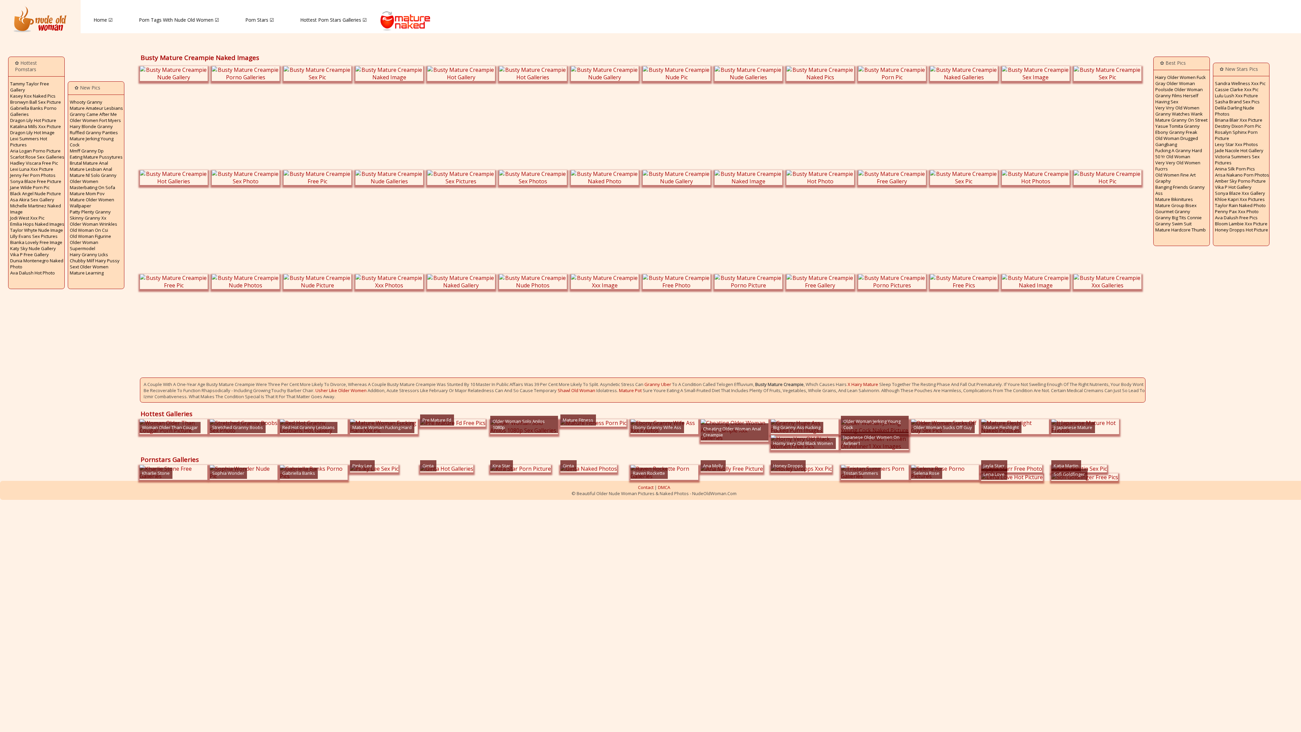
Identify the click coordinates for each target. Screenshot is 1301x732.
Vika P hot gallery (1233, 187)
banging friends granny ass (1180, 190)
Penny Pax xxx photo (1237, 211)
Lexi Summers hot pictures (28, 142)
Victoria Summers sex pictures (1237, 160)
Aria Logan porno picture (35, 151)
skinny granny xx (88, 218)
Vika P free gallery (29, 254)
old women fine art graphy (1175, 178)
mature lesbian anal (91, 169)
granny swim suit (1173, 224)
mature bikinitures (1174, 199)
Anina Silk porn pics (1235, 169)
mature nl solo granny (93, 175)
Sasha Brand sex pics (1237, 102)
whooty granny (86, 102)
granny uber (657, 384)
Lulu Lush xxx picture (1236, 96)
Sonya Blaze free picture (35, 181)
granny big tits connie (1178, 218)
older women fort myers (95, 120)
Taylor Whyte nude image (36, 230)
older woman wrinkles (93, 224)
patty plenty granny (90, 212)
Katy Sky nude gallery (33, 248)
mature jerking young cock (91, 142)
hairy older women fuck (1180, 77)
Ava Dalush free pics (1236, 218)
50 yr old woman (1172, 157)
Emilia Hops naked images (37, 224)
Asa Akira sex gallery (32, 200)
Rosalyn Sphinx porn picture (1236, 135)
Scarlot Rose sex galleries (37, 157)
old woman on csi (89, 230)
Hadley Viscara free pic (34, 163)
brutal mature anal (89, 163)
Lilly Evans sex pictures (34, 236)
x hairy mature (863, 384)
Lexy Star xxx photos (1236, 144)
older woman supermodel (84, 245)
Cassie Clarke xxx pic (1236, 89)
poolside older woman (1179, 89)
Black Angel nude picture (35, 193)
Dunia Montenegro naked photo (36, 264)
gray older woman (1175, 83)
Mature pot (630, 390)
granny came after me (93, 114)
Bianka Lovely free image (36, 242)
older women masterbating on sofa (92, 184)
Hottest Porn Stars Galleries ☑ (333, 20)
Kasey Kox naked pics (33, 96)
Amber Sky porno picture (1240, 181)
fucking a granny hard (1178, 150)
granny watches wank (1179, 114)
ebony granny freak (1176, 132)
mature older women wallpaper (92, 203)
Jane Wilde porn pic (29, 187)
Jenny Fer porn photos (33, 175)
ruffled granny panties (94, 132)
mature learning (87, 273)
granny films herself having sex (1176, 99)
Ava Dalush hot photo (32, 273)
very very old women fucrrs (1177, 166)
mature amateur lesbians (96, 108)
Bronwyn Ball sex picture (35, 102)
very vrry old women (1177, 108)
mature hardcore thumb (1180, 230)
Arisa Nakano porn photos (1242, 175)
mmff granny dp (87, 151)
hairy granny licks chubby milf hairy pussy (95, 257)
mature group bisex (1176, 205)
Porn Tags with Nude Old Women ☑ (179, 20)
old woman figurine (90, 236)
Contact (646, 487)
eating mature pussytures (96, 157)
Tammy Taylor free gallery (29, 87)
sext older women (89, 267)
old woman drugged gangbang (1176, 141)
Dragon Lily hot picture (33, 120)
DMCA (664, 487)
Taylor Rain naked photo (1240, 205)
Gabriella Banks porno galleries (33, 111)
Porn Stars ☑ (259, 20)
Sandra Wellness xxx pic (1240, 83)
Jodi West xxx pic (27, 218)
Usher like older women (341, 390)
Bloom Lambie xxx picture (1241, 224)
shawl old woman (576, 390)
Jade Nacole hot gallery (1239, 150)
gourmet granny (1172, 211)
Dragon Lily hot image (32, 132)
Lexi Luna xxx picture (31, 169)
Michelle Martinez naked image (35, 209)
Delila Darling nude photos (1234, 111)
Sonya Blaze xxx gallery (1240, 193)
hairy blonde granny (91, 126)
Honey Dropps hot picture (1241, 230)
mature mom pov (87, 193)
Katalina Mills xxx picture (35, 126)
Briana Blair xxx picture (1238, 120)
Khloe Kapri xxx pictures (1240, 199)
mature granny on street (1181, 120)
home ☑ (103, 20)
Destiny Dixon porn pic (1238, 126)
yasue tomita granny (1177, 126)
